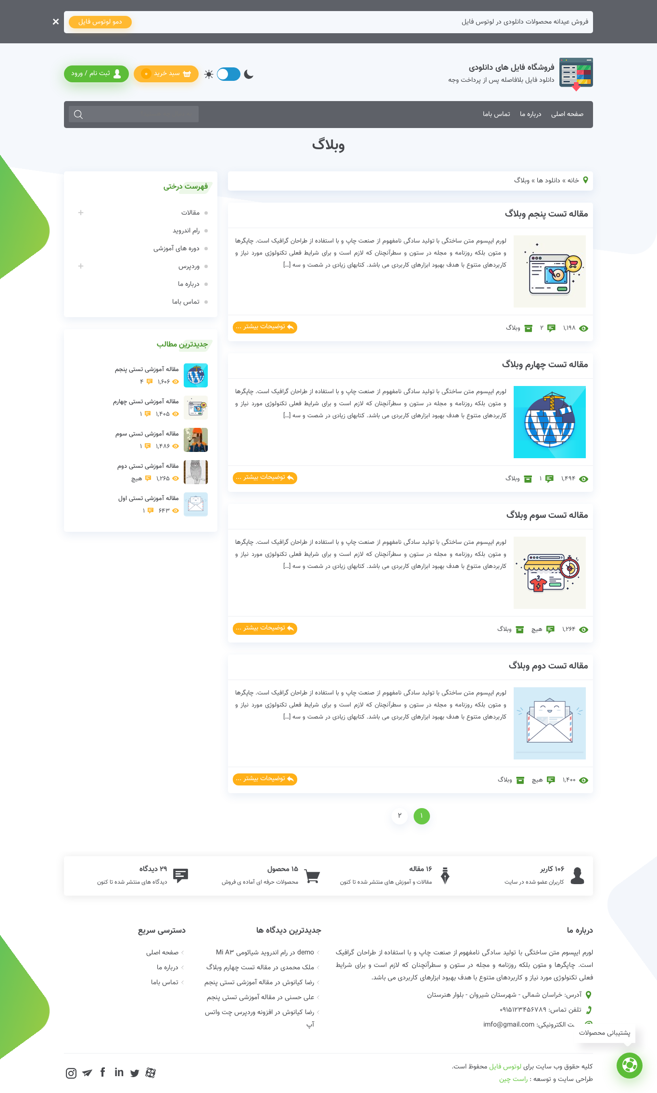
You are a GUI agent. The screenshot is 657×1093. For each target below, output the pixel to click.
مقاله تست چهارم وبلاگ (545, 365)
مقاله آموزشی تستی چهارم (146, 408)
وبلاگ (513, 328)
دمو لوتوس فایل (100, 22)
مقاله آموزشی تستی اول (148, 505)
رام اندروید (186, 231)
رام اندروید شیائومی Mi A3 (252, 953)
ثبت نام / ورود (90, 73)
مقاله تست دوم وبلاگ (548, 666)
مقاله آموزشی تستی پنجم (147, 376)
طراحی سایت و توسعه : (546, 1079)
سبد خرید (162, 73)
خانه (573, 181)
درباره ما (531, 114)
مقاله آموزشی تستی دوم (148, 473)
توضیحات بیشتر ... (260, 326)
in (119, 1073)
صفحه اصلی (567, 114)
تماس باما (496, 114)
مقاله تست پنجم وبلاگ (546, 214)
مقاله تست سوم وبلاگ (547, 516)
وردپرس (189, 266)
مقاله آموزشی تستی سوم (147, 440)
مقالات (190, 213)
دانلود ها (548, 181)
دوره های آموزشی (176, 249)
